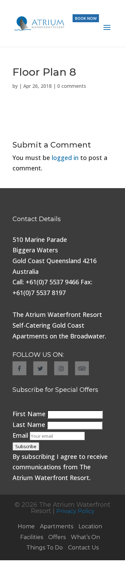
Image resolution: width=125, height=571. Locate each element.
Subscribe (25, 446)
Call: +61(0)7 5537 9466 (45, 282)
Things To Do (44, 547)
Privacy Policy (75, 511)
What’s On (85, 537)
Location (90, 526)
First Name (29, 414)
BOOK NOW (86, 18)
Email (21, 435)
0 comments (71, 86)
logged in (65, 157)
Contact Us (83, 547)
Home (26, 526)
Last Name (29, 424)
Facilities (31, 537)
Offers (57, 537)
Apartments (56, 526)
